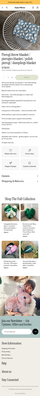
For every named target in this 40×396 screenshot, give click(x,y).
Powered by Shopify (26, 389)
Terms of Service (7, 358)
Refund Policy (6, 355)
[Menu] (2, 7)
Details (6, 176)
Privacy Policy (6, 352)
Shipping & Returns (13, 181)
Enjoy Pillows (16, 389)
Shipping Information (8, 348)
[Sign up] (35, 332)
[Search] (7, 7)
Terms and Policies (20, 393)
